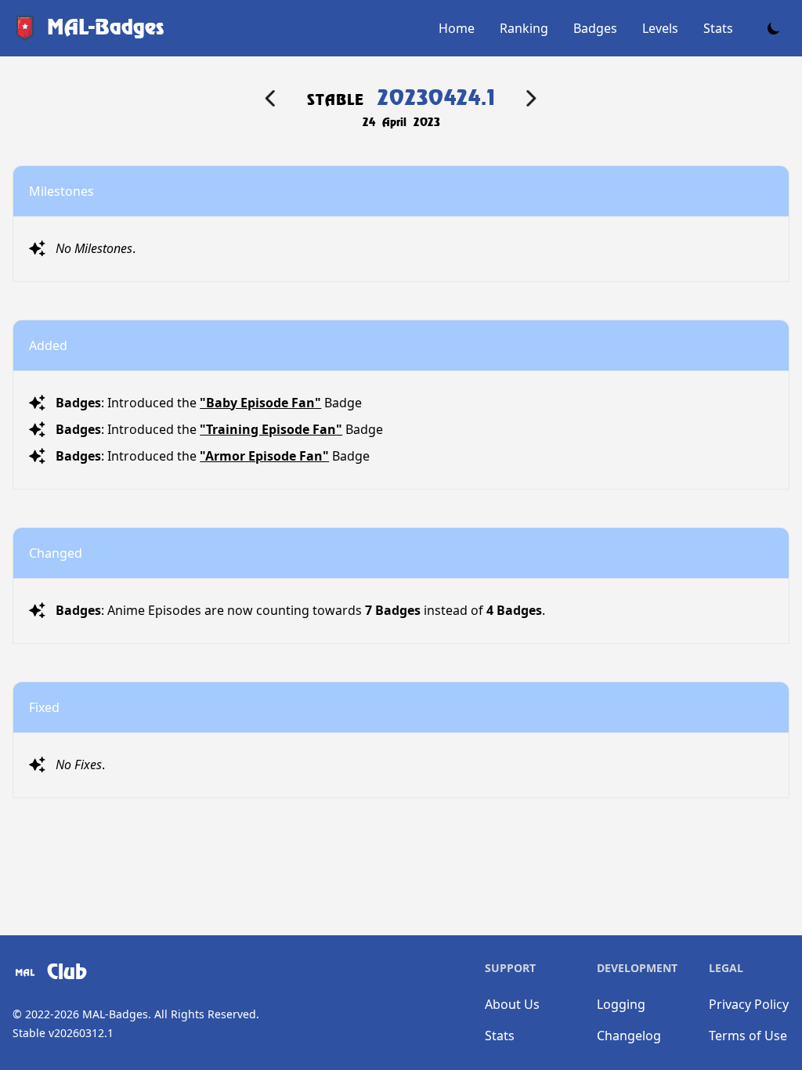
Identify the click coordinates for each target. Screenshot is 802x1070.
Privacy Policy (749, 1004)
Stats (718, 28)
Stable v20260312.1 (63, 1032)
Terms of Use (748, 1035)
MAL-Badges (115, 1014)
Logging (621, 1004)
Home (457, 28)
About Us (512, 1004)
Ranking (524, 28)
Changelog (629, 1035)
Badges (595, 28)
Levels (660, 28)
